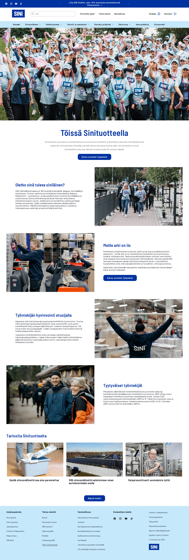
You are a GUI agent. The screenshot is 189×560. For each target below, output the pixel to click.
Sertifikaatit (82, 540)
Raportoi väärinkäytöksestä (159, 531)
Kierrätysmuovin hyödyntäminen (90, 527)
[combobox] (55, 13)
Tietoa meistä (104, 14)
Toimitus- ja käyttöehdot (158, 512)
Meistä (44, 518)
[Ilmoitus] (129, 3)
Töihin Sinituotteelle (50, 545)
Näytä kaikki (94, 498)
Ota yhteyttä (11, 518)
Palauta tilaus (11, 536)
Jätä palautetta (12, 527)
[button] (33, 24)
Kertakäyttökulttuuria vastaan (89, 531)
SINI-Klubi (10, 540)
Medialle (45, 536)
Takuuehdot (153, 522)
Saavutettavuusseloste (157, 526)
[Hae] (32, 13)
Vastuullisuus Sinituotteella (88, 518)
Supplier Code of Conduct (159, 535)
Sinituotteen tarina (49, 522)
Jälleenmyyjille (48, 531)
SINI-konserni (47, 527)
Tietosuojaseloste (156, 517)
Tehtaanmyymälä (48, 540)
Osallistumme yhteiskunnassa (89, 536)
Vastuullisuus (119, 14)
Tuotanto (81, 522)
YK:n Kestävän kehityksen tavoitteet (91, 549)
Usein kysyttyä (11, 522)
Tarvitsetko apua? (87, 14)
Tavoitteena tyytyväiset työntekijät (91, 545)
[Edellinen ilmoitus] (60, 3)
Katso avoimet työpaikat (94, 156)
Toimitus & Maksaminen (15, 531)
